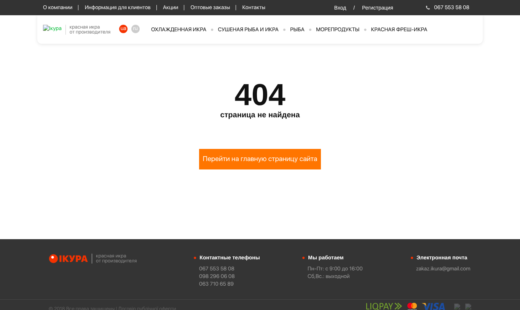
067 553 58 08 (451, 8)
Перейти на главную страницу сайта (260, 159)
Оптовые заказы (210, 8)
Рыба (297, 30)
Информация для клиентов (118, 8)
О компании (57, 8)
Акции (170, 8)
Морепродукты (337, 30)
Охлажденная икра (178, 30)
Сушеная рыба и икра (248, 30)
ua (123, 29)
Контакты (253, 8)
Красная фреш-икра (399, 30)
